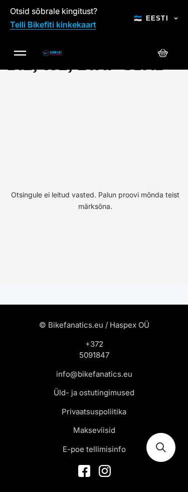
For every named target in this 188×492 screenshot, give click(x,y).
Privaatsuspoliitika (94, 411)
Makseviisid (94, 430)
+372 (94, 344)
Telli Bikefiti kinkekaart (53, 25)
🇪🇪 (151, 18)
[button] (160, 447)
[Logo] (52, 53)
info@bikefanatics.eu (94, 374)
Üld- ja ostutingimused (94, 392)
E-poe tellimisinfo (94, 449)
